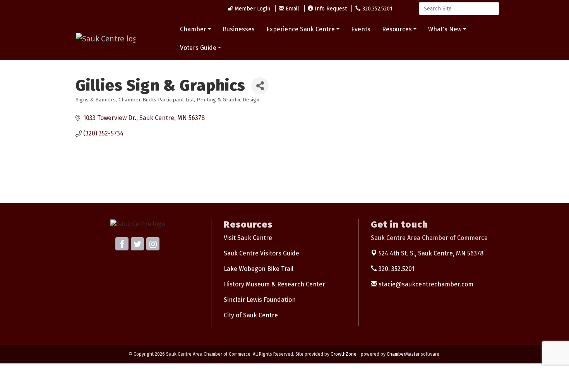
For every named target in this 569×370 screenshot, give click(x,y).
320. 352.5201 (396, 268)
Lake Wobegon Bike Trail (258, 268)
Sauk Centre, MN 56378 (431, 253)
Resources (397, 29)
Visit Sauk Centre (248, 238)
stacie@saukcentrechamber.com (425, 284)
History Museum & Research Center (274, 284)
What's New (444, 29)
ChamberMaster (403, 354)
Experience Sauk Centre (300, 29)
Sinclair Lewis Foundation (260, 299)
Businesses (239, 29)
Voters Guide (198, 47)
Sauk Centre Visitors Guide (261, 253)
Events (360, 29)
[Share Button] (260, 85)
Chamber (193, 29)
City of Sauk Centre (251, 315)
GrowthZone (343, 354)
